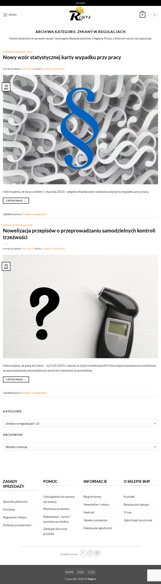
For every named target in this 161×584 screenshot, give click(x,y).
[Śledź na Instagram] (90, 553)
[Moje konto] (154, 15)
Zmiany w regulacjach (17, 52)
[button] (10, 15)
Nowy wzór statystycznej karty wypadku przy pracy (62, 57)
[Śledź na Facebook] (83, 553)
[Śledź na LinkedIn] (97, 553)
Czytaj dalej (16, 200)
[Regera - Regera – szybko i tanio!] (80, 15)
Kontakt (80, 3)
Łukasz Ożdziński (54, 69)
